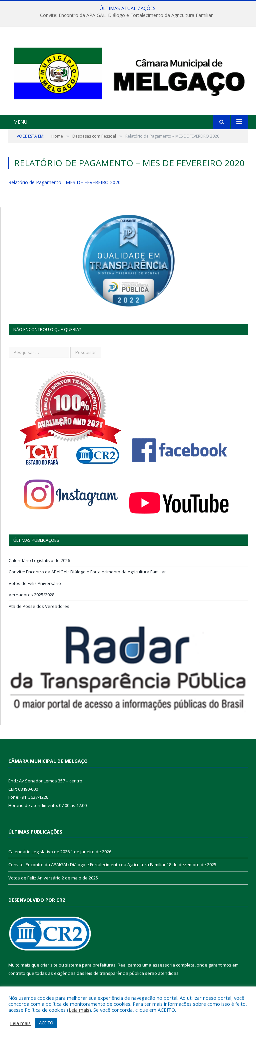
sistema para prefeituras (90, 965)
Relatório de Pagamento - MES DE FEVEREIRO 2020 (64, 182)
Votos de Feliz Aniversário (35, 583)
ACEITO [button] (46, 1023)
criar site (49, 965)
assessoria (163, 965)
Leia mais (79, 1009)
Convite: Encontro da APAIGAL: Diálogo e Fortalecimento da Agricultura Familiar (126, 15)
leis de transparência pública (114, 973)
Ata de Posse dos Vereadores (39, 606)
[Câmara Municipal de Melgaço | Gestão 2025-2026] (128, 71)
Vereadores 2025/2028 (31, 595)
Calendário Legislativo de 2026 (39, 560)
